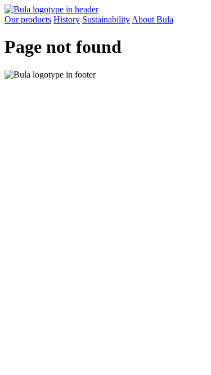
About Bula (152, 19)
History (66, 19)
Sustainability (106, 19)
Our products (28, 19)
